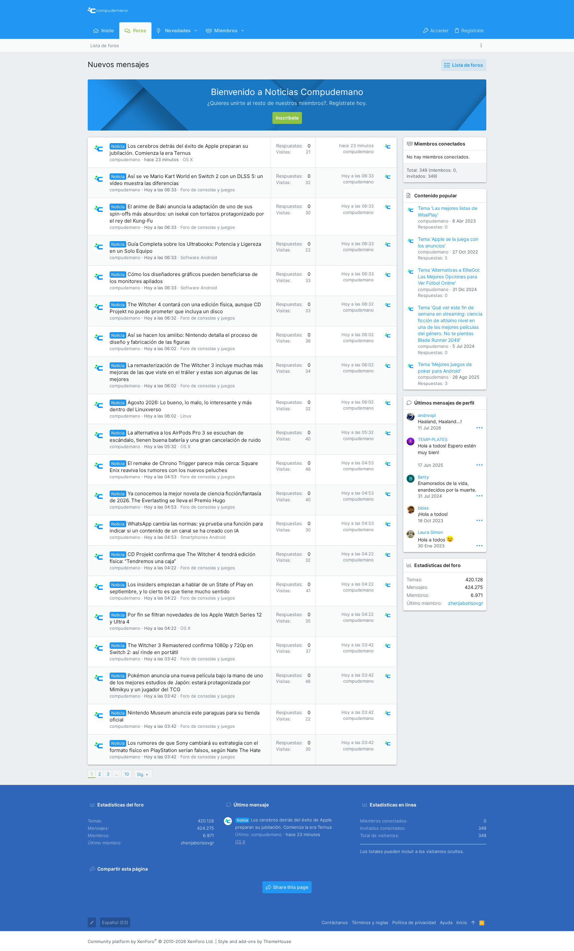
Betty (423, 477)
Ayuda (446, 922)
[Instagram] (453, 941)
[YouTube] (483, 941)
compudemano (125, 159)
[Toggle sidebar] (482, 45)
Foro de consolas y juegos (207, 189)
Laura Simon (430, 532)
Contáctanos (335, 922)
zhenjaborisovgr (465, 603)
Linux (185, 416)
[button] (195, 30)
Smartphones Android (203, 537)
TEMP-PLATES (432, 439)
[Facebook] (443, 941)
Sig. (140, 774)
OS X (188, 159)
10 (126, 774)
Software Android (198, 257)
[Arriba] (473, 922)
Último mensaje (251, 805)
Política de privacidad (414, 922)
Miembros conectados (439, 143)
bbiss (423, 508)
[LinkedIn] (463, 941)
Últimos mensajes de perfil (444, 403)
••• (479, 427)
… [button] (117, 774)
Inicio (461, 922)
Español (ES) (115, 922)
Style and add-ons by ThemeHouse (254, 941)
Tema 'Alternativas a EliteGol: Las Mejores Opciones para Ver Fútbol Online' (449, 276)
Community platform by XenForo (151, 941)
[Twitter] (473, 941)
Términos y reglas (370, 922)
